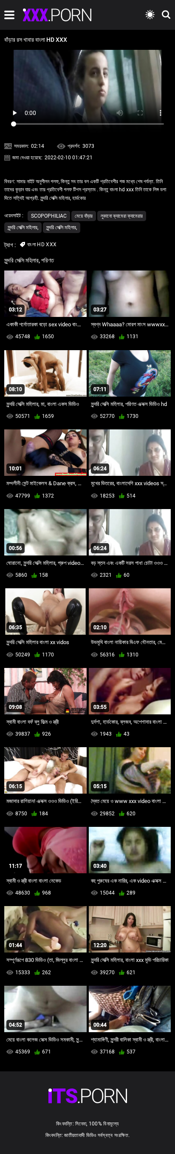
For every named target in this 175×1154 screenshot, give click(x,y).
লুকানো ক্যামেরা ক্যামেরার (122, 216)
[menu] (9, 15)
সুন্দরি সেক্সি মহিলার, (23, 227)
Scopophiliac (49, 216)
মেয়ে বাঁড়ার (84, 216)
